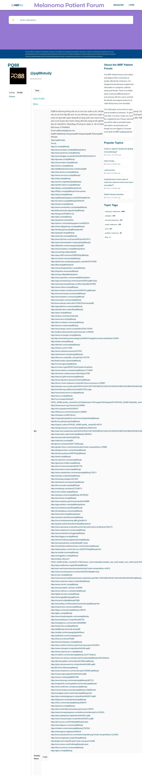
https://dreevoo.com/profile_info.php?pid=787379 (70, 357)
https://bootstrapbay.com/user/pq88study (66, 511)
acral (108, 229)
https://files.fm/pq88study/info (62, 265)
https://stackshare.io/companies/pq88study (67, 482)
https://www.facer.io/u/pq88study (63, 319)
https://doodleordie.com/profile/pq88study (67, 309)
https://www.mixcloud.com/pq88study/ (65, 175)
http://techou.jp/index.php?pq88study (65, 421)
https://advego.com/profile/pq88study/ (65, 476)
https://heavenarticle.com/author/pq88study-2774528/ (72, 370)
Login (131, 5)
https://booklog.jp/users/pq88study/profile (67, 230)
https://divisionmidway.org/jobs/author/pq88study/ (70, 540)
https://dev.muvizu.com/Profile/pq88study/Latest (69, 722)
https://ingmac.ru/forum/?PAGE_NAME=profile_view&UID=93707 (76, 425)
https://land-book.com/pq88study (63, 498)
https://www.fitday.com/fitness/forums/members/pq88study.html (75, 604)
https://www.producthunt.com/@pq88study (67, 393)
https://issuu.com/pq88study (62, 396)
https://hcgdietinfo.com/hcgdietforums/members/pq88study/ (74, 684)
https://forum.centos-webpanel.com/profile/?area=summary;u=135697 (78, 383)
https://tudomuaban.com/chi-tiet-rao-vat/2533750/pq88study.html (76, 549)
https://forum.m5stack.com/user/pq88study (67, 322)
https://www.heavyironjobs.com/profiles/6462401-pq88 (72, 719)
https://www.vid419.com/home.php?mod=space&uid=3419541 (75, 645)
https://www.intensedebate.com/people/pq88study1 (71, 242)
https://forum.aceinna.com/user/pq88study (67, 747)
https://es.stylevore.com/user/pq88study (66, 460)
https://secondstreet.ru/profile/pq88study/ (67, 508)
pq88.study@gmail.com (65, 131)
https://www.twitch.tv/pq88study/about (65, 514)
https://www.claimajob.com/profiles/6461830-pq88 (70, 648)
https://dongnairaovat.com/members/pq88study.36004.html (74, 428)
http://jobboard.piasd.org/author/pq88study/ (67, 210)
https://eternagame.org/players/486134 (66, 731)
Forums (12, 96)
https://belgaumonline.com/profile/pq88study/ (68, 450)
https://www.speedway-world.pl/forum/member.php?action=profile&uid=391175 (81, 527)
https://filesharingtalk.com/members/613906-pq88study (72, 661)
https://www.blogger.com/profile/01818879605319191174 (73, 156)
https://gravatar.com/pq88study (63, 159)
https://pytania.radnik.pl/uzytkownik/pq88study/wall (71, 524)
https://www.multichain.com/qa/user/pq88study (69, 687)
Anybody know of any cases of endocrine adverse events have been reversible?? (118, 182)
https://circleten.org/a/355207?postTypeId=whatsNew (72, 367)
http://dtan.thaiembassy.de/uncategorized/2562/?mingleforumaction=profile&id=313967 (85, 338)
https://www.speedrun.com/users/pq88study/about (70, 278)
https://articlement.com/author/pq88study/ (67, 354)
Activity (12, 93)
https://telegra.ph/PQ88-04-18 (62, 214)
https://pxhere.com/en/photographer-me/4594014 (70, 223)
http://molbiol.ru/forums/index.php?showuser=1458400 (72, 332)
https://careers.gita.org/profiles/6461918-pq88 (68, 674)
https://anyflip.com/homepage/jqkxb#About (67, 632)
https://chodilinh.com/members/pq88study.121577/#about (73, 655)
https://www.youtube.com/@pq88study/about (68, 150)
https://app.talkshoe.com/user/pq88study (66, 306)
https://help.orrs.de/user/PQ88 (62, 639)
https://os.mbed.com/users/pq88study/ (65, 258)
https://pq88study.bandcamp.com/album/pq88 (68, 169)
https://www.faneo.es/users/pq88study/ (66, 469)
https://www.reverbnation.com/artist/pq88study (69, 207)
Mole (107, 237)
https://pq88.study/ (58, 140)
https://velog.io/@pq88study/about (64, 274)
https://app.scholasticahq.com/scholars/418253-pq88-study (74, 281)
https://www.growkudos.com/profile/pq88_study (69, 543)
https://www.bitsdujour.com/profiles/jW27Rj (67, 620)
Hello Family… (110, 161)
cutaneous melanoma (115, 211)
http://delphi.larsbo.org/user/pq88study (66, 361)
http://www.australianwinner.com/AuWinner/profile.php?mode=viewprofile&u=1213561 (84, 735)
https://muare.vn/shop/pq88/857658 (65, 677)
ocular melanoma (113, 224)
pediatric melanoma (113, 233)
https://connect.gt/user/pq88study (64, 364)
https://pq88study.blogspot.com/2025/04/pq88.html (70, 198)
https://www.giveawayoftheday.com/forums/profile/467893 (73, 284)
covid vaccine (109, 170)
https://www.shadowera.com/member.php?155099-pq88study (75, 671)
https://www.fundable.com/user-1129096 (66, 588)
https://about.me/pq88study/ (61, 194)
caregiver (110, 216)
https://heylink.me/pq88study (62, 204)
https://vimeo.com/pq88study (62, 166)
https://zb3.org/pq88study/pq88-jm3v (65, 597)
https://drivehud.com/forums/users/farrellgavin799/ (70, 373)
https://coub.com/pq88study (61, 575)
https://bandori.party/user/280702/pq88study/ (68, 453)
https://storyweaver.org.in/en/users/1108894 (68, 405)
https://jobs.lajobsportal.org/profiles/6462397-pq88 (70, 716)
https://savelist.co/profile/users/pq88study (67, 517)
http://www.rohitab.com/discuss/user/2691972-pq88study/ (73, 290)
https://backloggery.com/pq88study (64, 536)
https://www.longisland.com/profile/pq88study (68, 738)
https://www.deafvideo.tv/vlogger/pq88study (68, 533)
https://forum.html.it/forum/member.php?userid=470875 (72, 709)
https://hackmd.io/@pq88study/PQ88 (65, 600)
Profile (20, 93)
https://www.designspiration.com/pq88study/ (68, 268)
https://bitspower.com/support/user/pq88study (68, 700)
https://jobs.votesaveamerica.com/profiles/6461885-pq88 (73, 664)
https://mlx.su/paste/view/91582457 (64, 409)
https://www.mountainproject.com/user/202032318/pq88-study (75, 572)
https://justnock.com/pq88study (63, 706)
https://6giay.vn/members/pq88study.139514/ (68, 610)
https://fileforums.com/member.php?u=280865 (69, 412)
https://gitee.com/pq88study (61, 751)
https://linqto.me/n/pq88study (62, 341)
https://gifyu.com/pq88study (61, 613)
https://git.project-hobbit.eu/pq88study (65, 463)
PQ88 (53, 111)
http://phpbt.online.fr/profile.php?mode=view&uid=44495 (73, 741)
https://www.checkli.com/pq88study (64, 584)
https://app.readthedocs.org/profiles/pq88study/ (69, 565)
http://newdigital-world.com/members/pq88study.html (71, 693)
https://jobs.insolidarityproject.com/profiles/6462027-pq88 (73, 696)
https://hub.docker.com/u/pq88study (65, 172)
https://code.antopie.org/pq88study (64, 492)
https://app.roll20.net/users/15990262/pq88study (70, 255)
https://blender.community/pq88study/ (65, 345)
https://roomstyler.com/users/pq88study (66, 300)
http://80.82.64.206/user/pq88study (64, 668)
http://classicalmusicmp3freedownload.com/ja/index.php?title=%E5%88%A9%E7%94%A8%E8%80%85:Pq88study (96, 578)
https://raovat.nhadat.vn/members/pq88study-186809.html (73, 690)
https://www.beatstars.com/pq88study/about (68, 249)
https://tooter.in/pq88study (61, 457)
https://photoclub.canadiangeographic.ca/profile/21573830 (74, 262)
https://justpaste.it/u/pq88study (63, 233)
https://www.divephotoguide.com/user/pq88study (70, 616)
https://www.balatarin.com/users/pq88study (67, 297)
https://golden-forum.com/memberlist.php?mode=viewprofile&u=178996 (79, 447)
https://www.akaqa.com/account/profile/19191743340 (71, 329)
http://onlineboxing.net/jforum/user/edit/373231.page (71, 389)
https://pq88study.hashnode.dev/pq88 (65, 629)
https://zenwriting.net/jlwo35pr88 (63, 252)
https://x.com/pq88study (60, 147)
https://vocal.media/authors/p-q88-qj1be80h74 (69, 520)
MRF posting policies (123, 132)
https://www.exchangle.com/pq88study (66, 335)
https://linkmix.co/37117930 (61, 348)
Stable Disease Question (114, 194)
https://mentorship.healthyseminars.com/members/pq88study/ (75, 546)
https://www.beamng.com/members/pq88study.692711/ (72, 680)
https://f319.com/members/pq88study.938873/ (68, 703)
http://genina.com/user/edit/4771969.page (67, 444)
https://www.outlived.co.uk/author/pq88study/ (68, 591)
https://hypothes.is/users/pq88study (64, 271)
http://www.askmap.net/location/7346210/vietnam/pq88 (72, 303)
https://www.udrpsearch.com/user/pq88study (68, 530)
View (37, 91)
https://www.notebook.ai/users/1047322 (66, 351)
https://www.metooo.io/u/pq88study (64, 287)
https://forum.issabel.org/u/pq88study (65, 485)
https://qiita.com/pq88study (61, 217)
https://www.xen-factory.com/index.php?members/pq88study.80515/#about (80, 658)
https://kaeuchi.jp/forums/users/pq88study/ (67, 377)
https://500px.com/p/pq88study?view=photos (68, 191)
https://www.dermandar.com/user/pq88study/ (68, 293)
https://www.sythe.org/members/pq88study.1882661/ (71, 434)
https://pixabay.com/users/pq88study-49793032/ (69, 495)
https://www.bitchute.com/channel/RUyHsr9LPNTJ (70, 239)
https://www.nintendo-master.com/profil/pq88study (70, 581)
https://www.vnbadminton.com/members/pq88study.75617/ (74, 473)
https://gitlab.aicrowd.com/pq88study (65, 594)
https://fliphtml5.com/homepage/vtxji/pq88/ (67, 246)
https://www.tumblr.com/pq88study (64, 163)
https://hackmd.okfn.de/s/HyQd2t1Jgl (65, 437)
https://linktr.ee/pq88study (61, 178)
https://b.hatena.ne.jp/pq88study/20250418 (67, 201)
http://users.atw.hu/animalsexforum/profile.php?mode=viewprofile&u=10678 (80, 568)
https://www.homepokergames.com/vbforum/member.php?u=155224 (77, 712)
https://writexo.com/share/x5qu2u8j (64, 316)
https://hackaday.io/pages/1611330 (64, 479)
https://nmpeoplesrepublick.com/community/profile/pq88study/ (75, 418)
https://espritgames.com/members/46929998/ (68, 623)
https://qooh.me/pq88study (61, 313)
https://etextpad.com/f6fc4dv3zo (63, 415)
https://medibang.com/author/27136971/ (66, 489)
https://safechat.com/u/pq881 (62, 441)
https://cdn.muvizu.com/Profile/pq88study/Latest (69, 744)
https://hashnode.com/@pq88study (64, 626)
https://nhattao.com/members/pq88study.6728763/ (70, 728)
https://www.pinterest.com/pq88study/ (65, 153)
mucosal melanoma (113, 220)
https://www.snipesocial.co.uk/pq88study (67, 652)
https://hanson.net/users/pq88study (64, 325)
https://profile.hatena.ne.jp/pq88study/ (65, 185)
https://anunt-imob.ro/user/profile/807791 (67, 466)
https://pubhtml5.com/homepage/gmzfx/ (66, 636)
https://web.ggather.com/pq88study (64, 556)
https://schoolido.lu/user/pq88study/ (65, 552)
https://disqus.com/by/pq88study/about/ (66, 188)
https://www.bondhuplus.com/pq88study (66, 642)
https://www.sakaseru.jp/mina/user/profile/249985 (70, 501)
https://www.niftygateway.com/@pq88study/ (68, 226)
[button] (118, 5)
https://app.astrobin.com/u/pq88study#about (68, 504)
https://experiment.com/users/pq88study (66, 607)
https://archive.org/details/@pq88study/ (66, 182)
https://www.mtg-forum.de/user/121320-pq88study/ (70, 380)
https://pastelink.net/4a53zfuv (62, 220)
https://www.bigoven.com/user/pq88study (67, 725)
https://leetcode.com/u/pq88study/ (64, 236)
